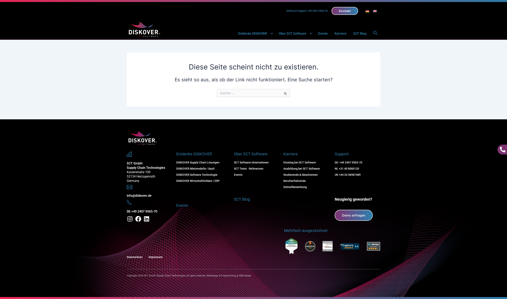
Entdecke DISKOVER (252, 33)
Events (323, 33)
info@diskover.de (139, 195)
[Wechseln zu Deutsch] (367, 10)
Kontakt (345, 11)
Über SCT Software (292, 33)
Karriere (340, 33)
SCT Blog (359, 33)
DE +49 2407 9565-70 (142, 211)
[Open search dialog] (375, 34)
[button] (269, 34)
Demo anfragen (353, 215)
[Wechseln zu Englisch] (375, 10)
